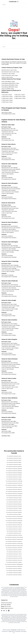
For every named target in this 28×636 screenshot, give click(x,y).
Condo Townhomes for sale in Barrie (9, 152)
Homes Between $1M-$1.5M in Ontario (10, 86)
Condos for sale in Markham (8, 408)
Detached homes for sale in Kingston (9, 343)
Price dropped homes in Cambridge (9, 276)
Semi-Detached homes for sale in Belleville (11, 169)
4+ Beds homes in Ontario (7, 100)
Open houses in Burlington (7, 255)
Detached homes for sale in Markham (10, 401)
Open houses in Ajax (6, 138)
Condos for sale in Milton (7, 427)
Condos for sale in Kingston (7, 349)
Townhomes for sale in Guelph (8, 307)
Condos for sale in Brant (7, 212)
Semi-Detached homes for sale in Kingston (11, 344)
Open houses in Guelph (7, 314)
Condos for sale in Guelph (7, 310)
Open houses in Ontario (7, 112)
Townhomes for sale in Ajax (7, 131)
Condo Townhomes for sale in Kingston (10, 348)
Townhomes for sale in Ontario (8, 73)
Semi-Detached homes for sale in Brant (10, 208)
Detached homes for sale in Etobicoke (10, 284)
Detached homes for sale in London (9, 382)
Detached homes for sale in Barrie (9, 148)
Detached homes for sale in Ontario (9, 70)
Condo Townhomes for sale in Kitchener (10, 367)
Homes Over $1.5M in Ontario (8, 88)
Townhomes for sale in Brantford (9, 229)
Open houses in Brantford (7, 236)
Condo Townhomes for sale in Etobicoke (10, 289)
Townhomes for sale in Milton (8, 424)
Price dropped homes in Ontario (8, 113)
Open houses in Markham (7, 411)
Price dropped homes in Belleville (9, 179)
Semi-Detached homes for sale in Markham (11, 403)
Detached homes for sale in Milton (9, 421)
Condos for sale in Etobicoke (8, 291)
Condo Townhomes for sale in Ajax (9, 133)
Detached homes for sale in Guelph (9, 304)
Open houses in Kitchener (7, 372)
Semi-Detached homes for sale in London (10, 383)
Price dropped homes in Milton (8, 432)
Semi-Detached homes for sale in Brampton (11, 188)
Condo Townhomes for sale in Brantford (10, 230)
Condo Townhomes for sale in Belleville (10, 172)
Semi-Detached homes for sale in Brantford (11, 227)
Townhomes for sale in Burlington (9, 248)
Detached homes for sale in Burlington (10, 245)
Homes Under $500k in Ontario (8, 81)
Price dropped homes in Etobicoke (9, 296)
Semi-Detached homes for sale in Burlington (11, 247)
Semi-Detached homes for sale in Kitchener (11, 364)
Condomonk (12, 1)
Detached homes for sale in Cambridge (10, 265)
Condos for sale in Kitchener (8, 369)
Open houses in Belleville (7, 177)
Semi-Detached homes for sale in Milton (10, 422)
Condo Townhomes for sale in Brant (9, 211)
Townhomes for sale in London (8, 385)
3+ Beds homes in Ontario (7, 98)
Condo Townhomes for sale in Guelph (10, 308)
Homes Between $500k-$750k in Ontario (10, 83)
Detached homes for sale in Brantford (10, 226)
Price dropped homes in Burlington (9, 257)
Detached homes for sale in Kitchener (10, 362)
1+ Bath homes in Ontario (19, 94)
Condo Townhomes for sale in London (10, 387)
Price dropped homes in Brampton (9, 198)
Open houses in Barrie (6, 158)
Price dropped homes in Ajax (8, 140)
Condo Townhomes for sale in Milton (9, 426)
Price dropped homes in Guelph (8, 315)
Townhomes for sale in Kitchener (9, 365)
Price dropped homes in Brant (8, 218)
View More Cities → (6, 435)
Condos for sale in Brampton (8, 193)
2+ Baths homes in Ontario (19, 96)
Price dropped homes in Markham (9, 413)
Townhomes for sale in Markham (8, 404)
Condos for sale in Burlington (8, 252)
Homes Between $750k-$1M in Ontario (10, 85)
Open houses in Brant (6, 216)
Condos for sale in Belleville (8, 173)
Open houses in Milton (6, 431)
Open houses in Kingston (7, 353)
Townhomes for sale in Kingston (8, 346)
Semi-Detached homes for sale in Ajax (10, 130)
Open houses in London (7, 392)
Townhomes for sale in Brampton (9, 190)
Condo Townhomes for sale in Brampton (10, 191)
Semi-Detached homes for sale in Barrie (10, 149)
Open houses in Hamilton (7, 333)
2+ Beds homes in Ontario (7, 96)
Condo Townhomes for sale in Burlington (10, 250)
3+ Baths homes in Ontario (19, 98)
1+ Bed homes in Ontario (7, 94)
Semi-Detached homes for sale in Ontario (10, 71)
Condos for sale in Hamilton (7, 330)
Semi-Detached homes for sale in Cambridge (11, 266)
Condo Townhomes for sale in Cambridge (11, 269)
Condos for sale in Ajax (7, 134)
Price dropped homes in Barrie (8, 159)
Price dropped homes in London (8, 393)
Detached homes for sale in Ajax (8, 128)
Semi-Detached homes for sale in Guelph (10, 305)
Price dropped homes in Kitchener (9, 374)
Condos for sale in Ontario (7, 77)
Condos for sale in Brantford (8, 232)
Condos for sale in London (7, 388)
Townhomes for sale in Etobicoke (9, 287)
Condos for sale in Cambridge (8, 271)
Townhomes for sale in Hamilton (8, 326)
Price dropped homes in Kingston (9, 354)
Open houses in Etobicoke (7, 294)
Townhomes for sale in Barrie (8, 151)
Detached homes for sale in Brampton (10, 187)
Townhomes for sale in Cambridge (9, 268)
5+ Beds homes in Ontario (7, 102)
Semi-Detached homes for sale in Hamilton (11, 325)
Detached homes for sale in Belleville (10, 167)
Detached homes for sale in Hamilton (9, 323)
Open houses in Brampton (7, 197)
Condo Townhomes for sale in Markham (10, 406)
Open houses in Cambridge (7, 275)
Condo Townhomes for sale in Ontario (10, 75)
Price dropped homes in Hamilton (9, 335)
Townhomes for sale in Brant (8, 209)
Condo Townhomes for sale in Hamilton (10, 328)
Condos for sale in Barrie (7, 154)
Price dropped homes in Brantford (9, 237)
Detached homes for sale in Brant (9, 206)
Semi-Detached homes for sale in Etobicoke (11, 286)
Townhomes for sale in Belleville (8, 170)
